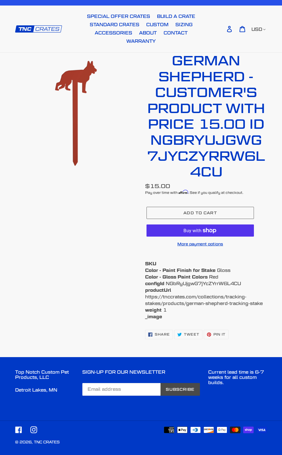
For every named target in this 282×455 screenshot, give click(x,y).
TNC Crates (46, 442)
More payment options (200, 244)
